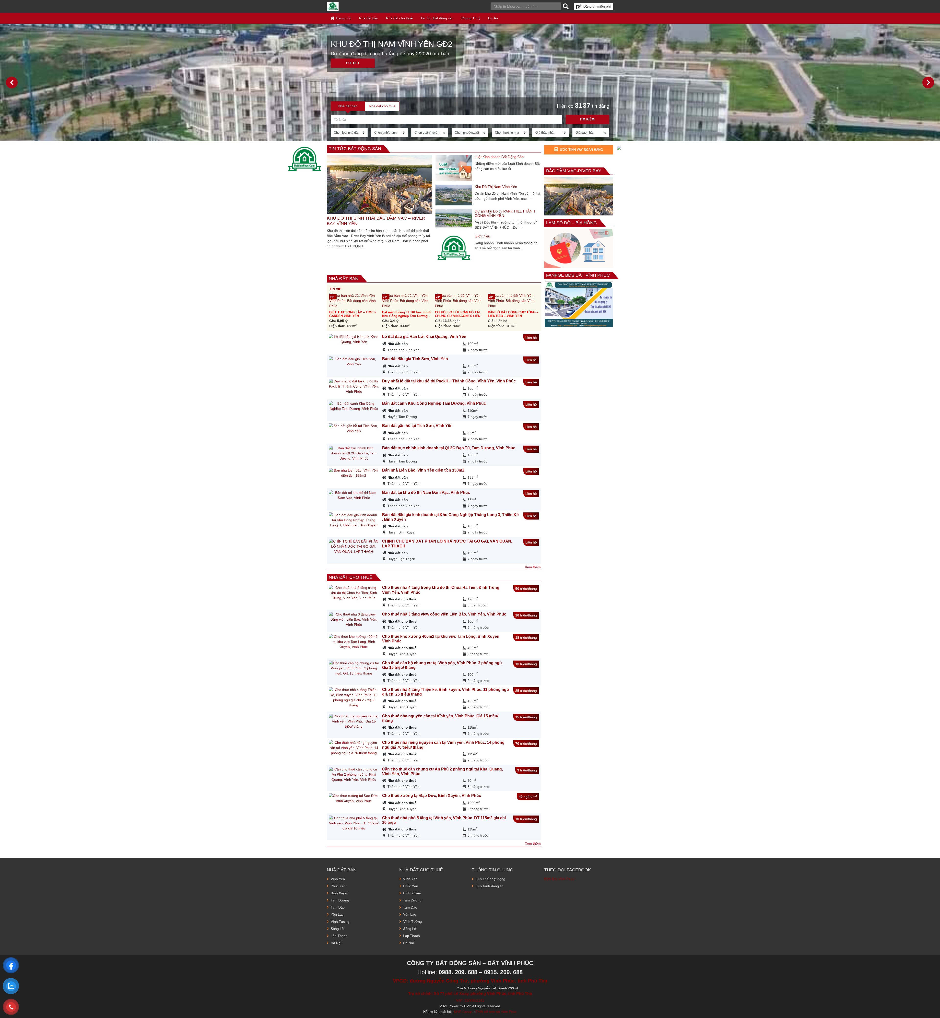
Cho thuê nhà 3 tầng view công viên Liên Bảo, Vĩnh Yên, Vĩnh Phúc (444, 614)
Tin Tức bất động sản (437, 18)
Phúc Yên (338, 886)
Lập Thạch (339, 936)
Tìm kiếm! (587, 119)
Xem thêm (533, 567)
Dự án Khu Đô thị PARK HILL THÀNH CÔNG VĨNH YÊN (505, 213)
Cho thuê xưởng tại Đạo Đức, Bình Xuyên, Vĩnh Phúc (431, 795)
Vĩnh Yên (338, 879)
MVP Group (463, 1012)
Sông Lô (337, 929)
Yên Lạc (337, 914)
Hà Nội (336, 943)
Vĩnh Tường (340, 921)
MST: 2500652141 (470, 1000)
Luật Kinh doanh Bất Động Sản (499, 157)
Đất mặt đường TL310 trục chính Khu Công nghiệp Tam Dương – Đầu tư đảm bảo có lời (406, 316)
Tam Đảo (338, 907)
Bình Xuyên (340, 893)
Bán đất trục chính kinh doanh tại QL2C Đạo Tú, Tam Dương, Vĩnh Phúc (448, 448)
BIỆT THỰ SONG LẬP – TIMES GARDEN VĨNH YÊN (352, 314)
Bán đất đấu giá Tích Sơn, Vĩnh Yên (415, 359)
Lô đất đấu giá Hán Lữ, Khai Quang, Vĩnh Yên (424, 336)
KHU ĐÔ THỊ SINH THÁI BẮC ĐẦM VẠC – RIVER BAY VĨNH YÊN (376, 221)
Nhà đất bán (368, 18)
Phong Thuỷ (470, 18)
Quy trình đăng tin (490, 886)
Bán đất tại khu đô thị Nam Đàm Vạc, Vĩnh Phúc (426, 492)
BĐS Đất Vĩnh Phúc (559, 879)
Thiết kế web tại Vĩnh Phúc (496, 1012)
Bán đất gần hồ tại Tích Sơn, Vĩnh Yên (417, 426)
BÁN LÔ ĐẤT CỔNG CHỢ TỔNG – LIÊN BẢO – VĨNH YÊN (513, 314)
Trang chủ (343, 18)
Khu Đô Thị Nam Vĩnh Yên (496, 187)
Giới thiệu (482, 236)
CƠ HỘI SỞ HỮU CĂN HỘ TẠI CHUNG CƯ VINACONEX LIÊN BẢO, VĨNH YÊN (457, 316)
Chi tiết (353, 63)
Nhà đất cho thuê (399, 18)
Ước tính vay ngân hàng (581, 150)
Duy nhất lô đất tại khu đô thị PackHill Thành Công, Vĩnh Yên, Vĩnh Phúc (449, 381)
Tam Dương (340, 900)
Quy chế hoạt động (490, 879)
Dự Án (493, 18)
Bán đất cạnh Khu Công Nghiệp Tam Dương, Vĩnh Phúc (434, 403)
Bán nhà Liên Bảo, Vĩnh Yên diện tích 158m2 (423, 470)
